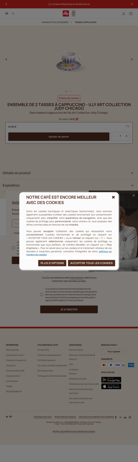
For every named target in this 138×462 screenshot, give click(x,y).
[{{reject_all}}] (113, 197)
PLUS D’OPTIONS (52, 263)
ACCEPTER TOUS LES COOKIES (91, 263)
